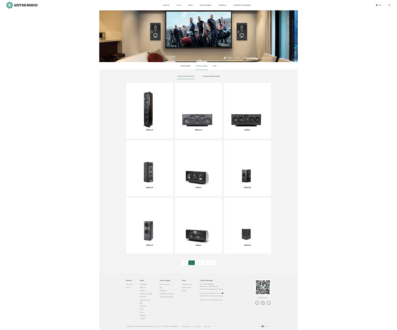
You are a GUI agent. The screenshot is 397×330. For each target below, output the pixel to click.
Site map (207, 326)
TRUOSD (143, 297)
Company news (187, 284)
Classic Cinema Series (185, 76)
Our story (129, 284)
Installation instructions (167, 294)
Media (184, 290)
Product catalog (265, 58)
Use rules (198, 326)
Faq (161, 287)
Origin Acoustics (145, 300)
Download (163, 290)
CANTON (143, 306)
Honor (128, 287)
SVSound (143, 287)
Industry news (186, 287)
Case (214, 66)
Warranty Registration (167, 297)
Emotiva (142, 290)
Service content (165, 284)
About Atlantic (186, 66)
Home (229, 58)
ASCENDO (143, 284)
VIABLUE (143, 315)
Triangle (142, 318)
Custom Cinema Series (211, 76)
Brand (238, 58)
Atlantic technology (250, 58)
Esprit (141, 312)
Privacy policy (186, 326)
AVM (141, 309)
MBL (141, 303)
